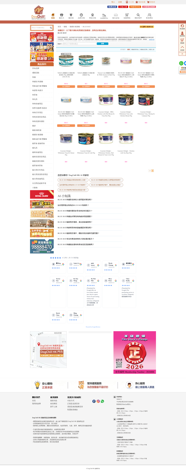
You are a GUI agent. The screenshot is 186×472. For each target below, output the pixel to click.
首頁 (59, 26)
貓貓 (65, 26)
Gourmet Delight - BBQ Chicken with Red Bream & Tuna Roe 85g (106, 114)
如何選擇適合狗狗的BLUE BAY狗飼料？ (73, 185)
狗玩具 (34, 99)
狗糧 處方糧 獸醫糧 (39, 86)
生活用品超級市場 (39, 183)
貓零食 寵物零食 (38, 143)
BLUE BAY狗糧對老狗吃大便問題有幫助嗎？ (106, 180)
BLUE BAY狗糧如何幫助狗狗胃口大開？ (73, 180)
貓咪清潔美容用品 (39, 157)
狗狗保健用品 (37, 104)
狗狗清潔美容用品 (39, 117)
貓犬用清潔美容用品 (40, 174)
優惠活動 (35, 73)
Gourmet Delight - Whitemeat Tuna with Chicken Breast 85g (126, 114)
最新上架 (151, 49)
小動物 (34, 188)
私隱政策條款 (72, 410)
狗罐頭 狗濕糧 (37, 81)
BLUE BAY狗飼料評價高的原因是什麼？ (73, 190)
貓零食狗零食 (37, 165)
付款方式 (70, 400)
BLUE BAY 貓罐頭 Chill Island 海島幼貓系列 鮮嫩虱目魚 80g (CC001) (66, 114)
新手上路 (53, 407)
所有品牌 (35, 68)
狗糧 (34, 77)
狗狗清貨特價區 (38, 121)
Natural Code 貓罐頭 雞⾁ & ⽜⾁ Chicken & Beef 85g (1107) (106, 75)
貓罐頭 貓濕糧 (37, 135)
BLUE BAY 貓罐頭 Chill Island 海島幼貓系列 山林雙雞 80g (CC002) (86, 114)
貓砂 (34, 126)
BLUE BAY (87, 26)
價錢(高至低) (135, 49)
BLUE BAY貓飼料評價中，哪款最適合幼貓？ (106, 185)
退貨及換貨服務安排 (75, 407)
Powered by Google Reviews (93, 327)
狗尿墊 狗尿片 (37, 90)
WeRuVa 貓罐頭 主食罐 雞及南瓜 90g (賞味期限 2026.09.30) (66, 75)
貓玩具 (34, 148)
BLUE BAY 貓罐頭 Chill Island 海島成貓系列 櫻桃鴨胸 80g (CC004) (146, 75)
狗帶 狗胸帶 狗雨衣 (39, 108)
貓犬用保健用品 (38, 179)
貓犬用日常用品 (38, 170)
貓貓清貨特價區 (38, 161)
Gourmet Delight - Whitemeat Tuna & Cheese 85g (66, 153)
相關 (128, 49)
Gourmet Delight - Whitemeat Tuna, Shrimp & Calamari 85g (146, 114)
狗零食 (34, 95)
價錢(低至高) (144, 49)
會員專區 (53, 404)
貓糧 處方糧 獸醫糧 (39, 139)
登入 (113, 2)
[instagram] (98, 402)
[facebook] (94, 402)
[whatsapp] (102, 402)
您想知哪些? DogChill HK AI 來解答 (73, 175)
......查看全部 (150, 40)
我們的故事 (36, 404)
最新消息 (53, 400)
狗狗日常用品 (37, 112)
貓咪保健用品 (37, 152)
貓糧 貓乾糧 (36, 130)
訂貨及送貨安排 (73, 404)
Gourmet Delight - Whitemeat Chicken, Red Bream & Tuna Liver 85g (106, 153)
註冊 (120, 2)
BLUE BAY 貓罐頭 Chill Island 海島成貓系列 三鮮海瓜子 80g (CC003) (126, 75)
